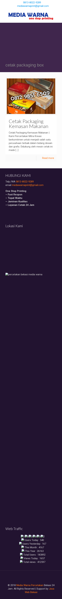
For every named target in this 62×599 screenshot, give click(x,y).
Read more (48, 158)
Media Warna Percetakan (29, 585)
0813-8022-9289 (32, 2)
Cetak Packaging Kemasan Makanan (28, 123)
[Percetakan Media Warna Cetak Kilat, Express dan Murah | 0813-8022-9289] (31, 16)
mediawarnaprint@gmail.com (33, 5)
